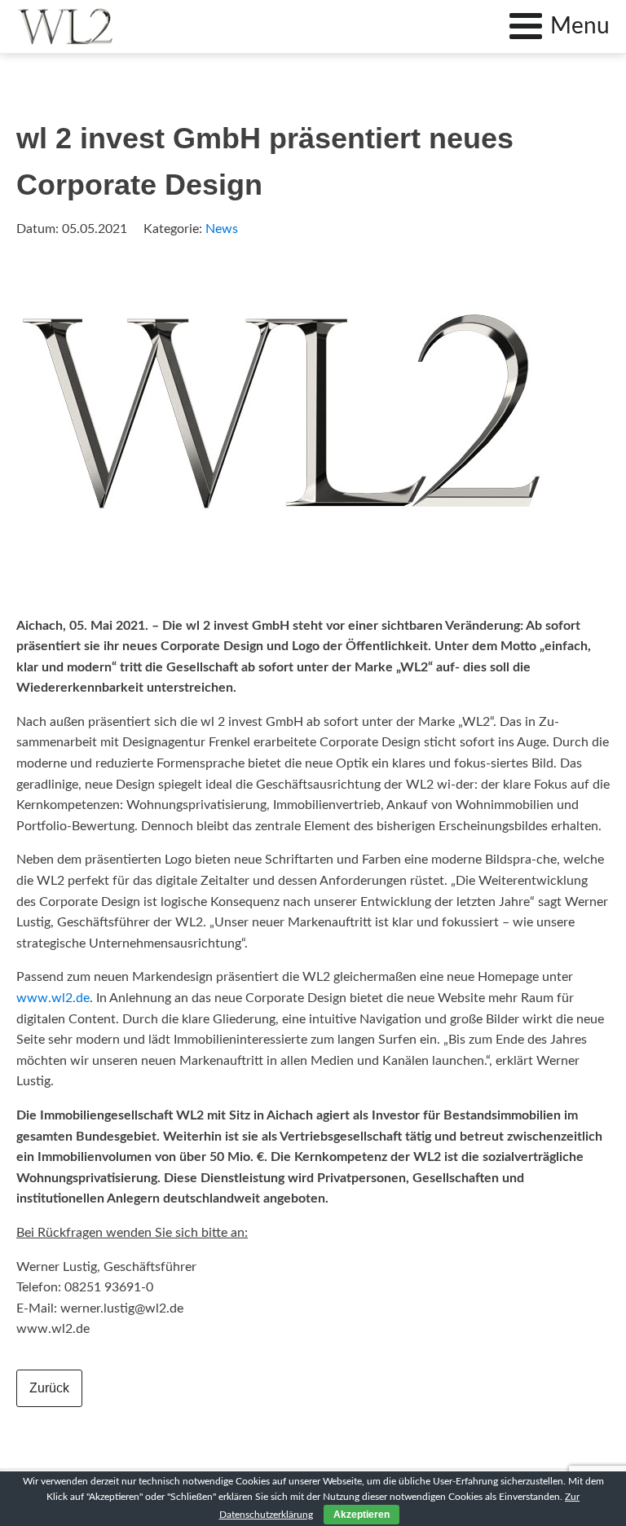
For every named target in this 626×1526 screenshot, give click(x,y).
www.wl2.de (53, 998)
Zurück (49, 1388)
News (221, 228)
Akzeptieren (361, 1514)
